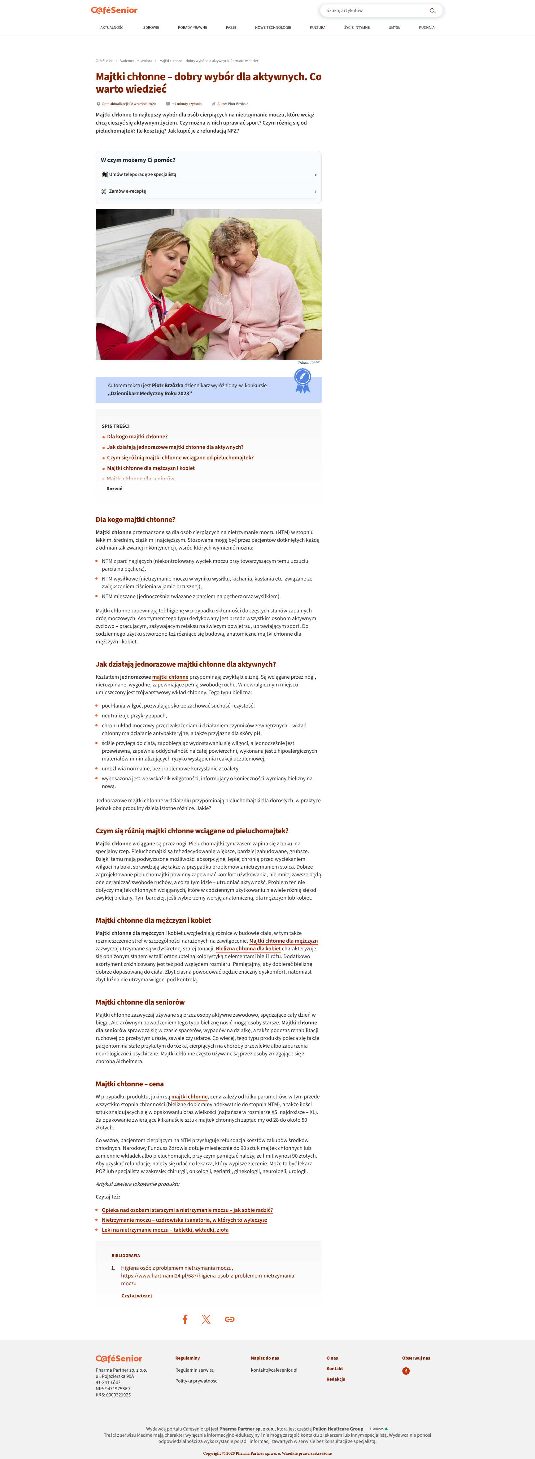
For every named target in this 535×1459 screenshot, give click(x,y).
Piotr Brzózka (238, 104)
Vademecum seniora (136, 61)
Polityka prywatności (197, 1381)
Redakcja (336, 1379)
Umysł (394, 28)
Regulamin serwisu (194, 1370)
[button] (185, 1319)
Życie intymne (357, 28)
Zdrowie (151, 28)
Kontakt (335, 1369)
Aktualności (112, 28)
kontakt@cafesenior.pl (274, 1370)
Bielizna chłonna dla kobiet (248, 949)
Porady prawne (192, 28)
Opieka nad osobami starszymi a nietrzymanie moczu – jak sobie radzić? (187, 1210)
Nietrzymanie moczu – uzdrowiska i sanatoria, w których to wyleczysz (184, 1220)
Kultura (317, 28)
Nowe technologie (273, 28)
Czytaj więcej (136, 1295)
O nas (332, 1358)
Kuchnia (427, 28)
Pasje (231, 28)
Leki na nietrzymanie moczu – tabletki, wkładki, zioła (165, 1230)
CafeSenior (104, 61)
